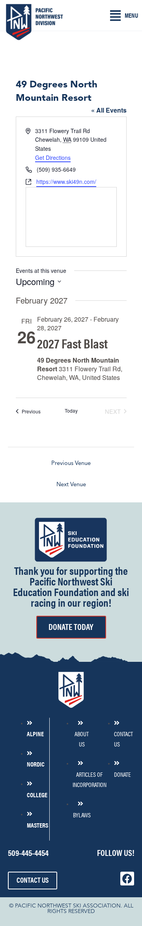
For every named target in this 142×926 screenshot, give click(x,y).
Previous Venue (71, 464)
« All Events (109, 110)
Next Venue (71, 485)
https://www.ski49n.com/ (66, 181)
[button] (124, 15)
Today (71, 410)
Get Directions (53, 157)
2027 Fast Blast (72, 343)
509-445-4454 (28, 852)
